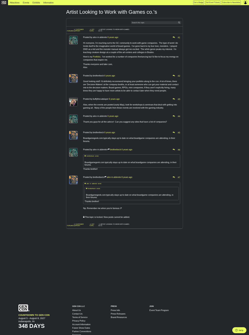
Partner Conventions (81, 331)
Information (48, 3)
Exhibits (36, 3)
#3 (179, 99)
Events (26, 3)
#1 (179, 37)
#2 (179, 76)
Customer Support (78, 30)
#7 (179, 177)
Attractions (14, 3)
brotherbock (115, 149)
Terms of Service (80, 317)
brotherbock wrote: (92, 156)
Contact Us (77, 314)
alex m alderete (114, 177)
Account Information (81, 324)
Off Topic (91, 30)
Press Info (115, 310)
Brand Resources (119, 317)
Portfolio (97, 57)
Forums (70, 31)
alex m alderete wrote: (93, 183)
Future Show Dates (81, 328)
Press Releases (118, 314)
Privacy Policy (78, 321)
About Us (76, 310)
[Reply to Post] (174, 37)
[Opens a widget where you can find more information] (239, 330)
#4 (179, 116)
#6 (179, 150)
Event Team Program (159, 310)
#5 (179, 132)
